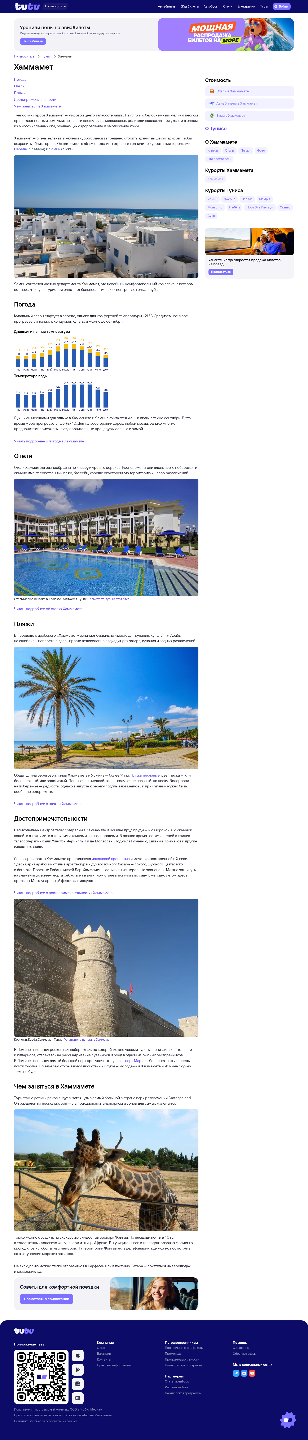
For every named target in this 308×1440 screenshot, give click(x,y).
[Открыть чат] (288, 1420)
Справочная (241, 1348)
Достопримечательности (35, 99)
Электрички (246, 6)
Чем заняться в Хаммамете (37, 106)
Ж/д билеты (190, 6)
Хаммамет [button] (215, 179)
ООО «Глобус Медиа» (86, 1409)
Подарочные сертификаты (184, 1348)
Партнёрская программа (183, 1393)
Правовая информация (114, 1365)
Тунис (46, 56)
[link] (33, 41)
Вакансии (104, 1354)
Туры (264, 6)
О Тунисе (216, 128)
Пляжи (20, 92)
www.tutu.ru (85, 1415)
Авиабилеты (167, 6)
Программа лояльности (182, 1359)
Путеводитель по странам (183, 1365)
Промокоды (173, 1354)
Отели (227, 6)
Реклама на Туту (176, 1387)
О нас (101, 1348)
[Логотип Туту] (27, 6)
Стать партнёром (177, 1381)
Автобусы (211, 6)
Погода (20, 79)
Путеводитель (24, 56)
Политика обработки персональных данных (45, 1421)
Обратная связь (244, 1354)
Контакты (104, 1359)
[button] (249, 91)
